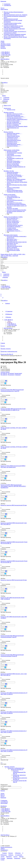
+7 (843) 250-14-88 (5, 54)
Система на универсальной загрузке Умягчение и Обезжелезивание (13, 26)
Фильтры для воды (10, 766)
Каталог (3, 790)
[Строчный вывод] (4, 376)
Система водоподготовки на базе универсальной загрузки (12, 23)
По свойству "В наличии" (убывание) (11, 374)
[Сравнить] (4, 383)
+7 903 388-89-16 (5, 52)
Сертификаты (7, 5)
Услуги (2, 796)
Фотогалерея (4, 803)
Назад (9, 321)
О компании (7, 4)
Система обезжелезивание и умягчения (14, 28)
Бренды (3, 794)
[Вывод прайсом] (6, 376)
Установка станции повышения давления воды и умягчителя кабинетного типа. (15, 35)
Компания (3, 797)
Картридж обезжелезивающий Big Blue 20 (19, 772)
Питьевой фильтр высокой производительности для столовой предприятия (13, 20)
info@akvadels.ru (5, 59)
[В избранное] (4, 381)
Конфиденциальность (6, 847)
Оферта (3, 848)
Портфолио (4, 806)
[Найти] (2, 94)
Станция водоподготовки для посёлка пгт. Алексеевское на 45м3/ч (15, 32)
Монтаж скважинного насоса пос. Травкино (15, 14)
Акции (2, 793)
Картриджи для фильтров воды (16, 768)
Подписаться (4, 789)
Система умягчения (9, 30)
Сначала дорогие (5, 372)
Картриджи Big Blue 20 (17, 769)
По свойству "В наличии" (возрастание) (11, 373)
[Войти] (1, 292)
